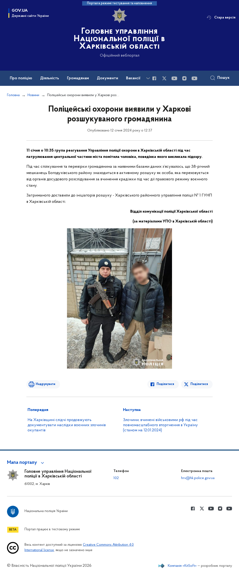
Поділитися (165, 384)
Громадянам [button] (78, 78)
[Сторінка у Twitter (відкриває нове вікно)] (164, 78)
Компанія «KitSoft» (182, 566)
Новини (33, 95)
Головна (13, 95)
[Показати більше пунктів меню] (147, 78)
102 (116, 478)
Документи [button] (107, 78)
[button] (26, 462)
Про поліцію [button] (21, 78)
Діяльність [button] (49, 78)
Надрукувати (45, 384)
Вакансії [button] (133, 78)
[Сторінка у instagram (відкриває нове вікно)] (184, 78)
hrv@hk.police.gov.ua (197, 478)
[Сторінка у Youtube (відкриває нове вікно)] (174, 78)
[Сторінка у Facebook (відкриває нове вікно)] (154, 78)
